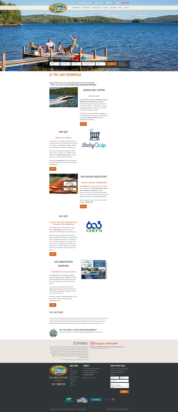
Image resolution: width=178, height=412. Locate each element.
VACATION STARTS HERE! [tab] (54, 59)
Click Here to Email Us (90, 377)
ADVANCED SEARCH (121, 63)
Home (71, 368)
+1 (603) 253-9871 (98, 3)
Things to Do (106, 7)
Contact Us (126, 7)
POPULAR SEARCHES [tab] (66, 59)
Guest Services (113, 7)
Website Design (110, 409)
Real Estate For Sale (96, 7)
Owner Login (72, 385)
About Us (120, 7)
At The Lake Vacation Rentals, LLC (58, 8)
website (53, 169)
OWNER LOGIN (108, 3)
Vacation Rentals (76, 7)
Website (83, 124)
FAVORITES (117, 3)
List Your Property (86, 7)
